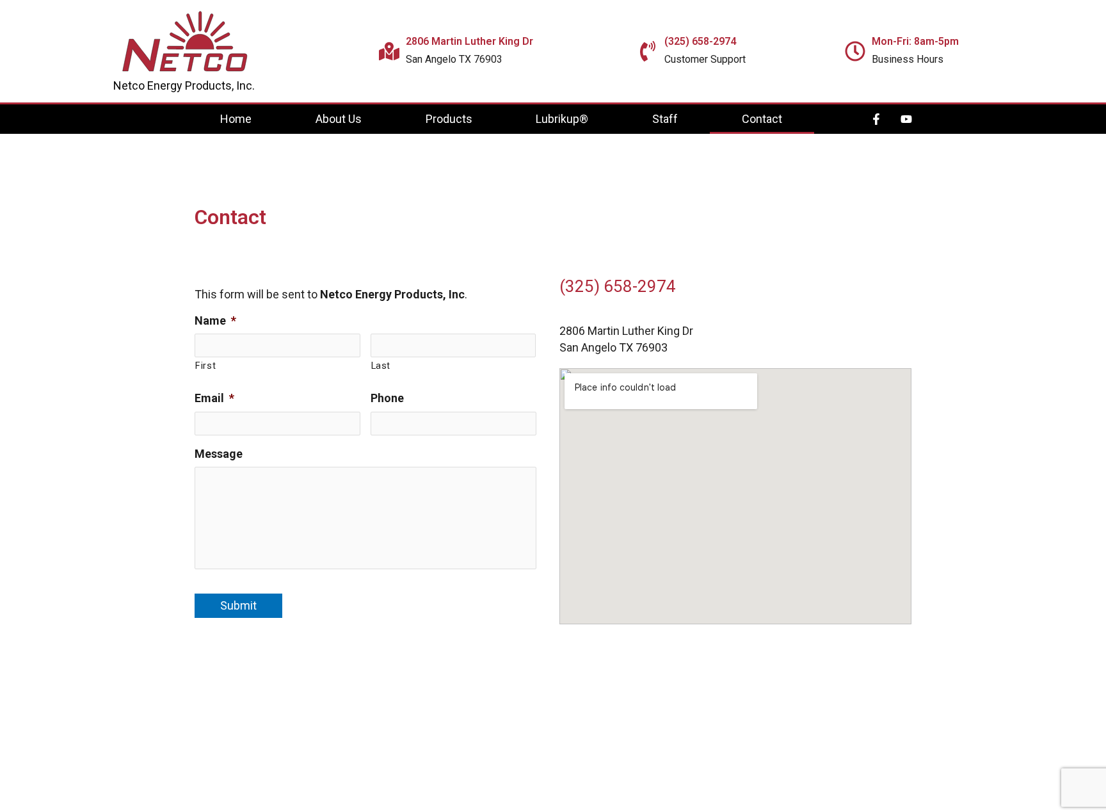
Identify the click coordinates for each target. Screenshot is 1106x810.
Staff (665, 119)
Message (219, 453)
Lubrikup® (562, 119)
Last (381, 365)
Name (215, 320)
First (205, 365)
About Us (339, 119)
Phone (387, 398)
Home (236, 119)
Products (449, 119)
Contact (762, 119)
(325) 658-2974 (617, 286)
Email (214, 398)
